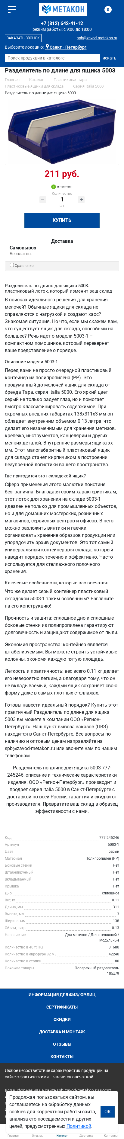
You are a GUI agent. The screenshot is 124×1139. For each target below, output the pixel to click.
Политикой (79, 1126)
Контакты (62, 1056)
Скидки (62, 1019)
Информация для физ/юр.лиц (62, 994)
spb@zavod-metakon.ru (97, 38)
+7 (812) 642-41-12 (62, 23)
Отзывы (62, 1044)
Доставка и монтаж (62, 1031)
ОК (107, 1112)
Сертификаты (62, 1007)
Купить (62, 220)
